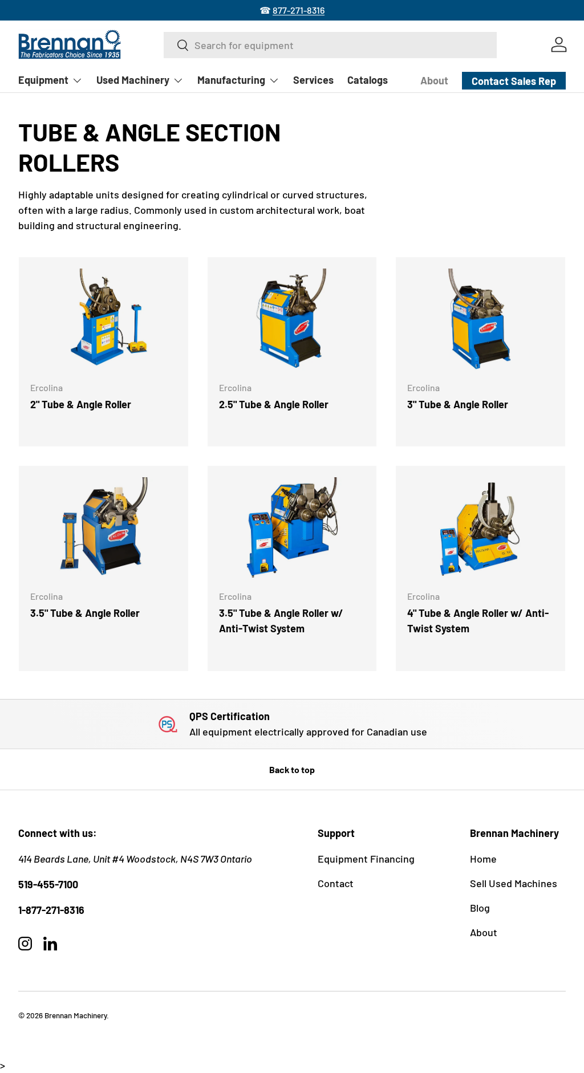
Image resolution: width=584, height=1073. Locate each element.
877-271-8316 (299, 10)
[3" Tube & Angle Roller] (480, 320)
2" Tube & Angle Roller (80, 404)
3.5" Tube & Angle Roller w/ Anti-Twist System (281, 621)
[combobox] (330, 45)
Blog (480, 907)
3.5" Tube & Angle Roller (85, 613)
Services (313, 80)
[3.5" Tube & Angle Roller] (103, 528)
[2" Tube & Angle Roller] (103, 320)
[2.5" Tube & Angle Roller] (292, 320)
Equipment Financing (366, 858)
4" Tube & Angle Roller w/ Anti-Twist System (478, 621)
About (434, 80)
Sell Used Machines (513, 883)
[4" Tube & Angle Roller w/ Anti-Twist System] (480, 528)
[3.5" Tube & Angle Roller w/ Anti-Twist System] (292, 528)
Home (483, 858)
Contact (336, 883)
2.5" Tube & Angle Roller (273, 404)
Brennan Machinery (75, 1015)
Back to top (292, 769)
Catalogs (367, 80)
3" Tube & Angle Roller (457, 404)
